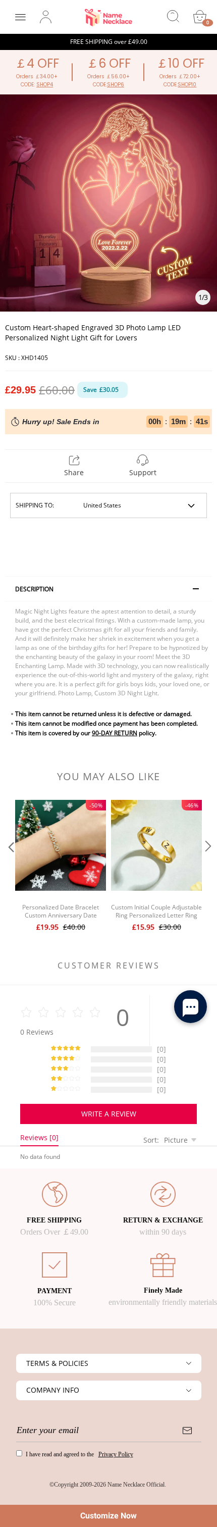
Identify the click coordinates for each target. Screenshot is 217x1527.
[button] (10, 867)
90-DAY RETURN (114, 733)
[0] (199, 16)
